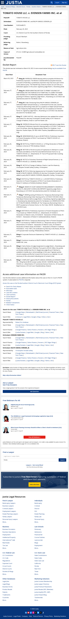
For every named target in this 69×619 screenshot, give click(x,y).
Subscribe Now (34, 484)
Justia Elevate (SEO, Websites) (43, 589)
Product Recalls (7, 589)
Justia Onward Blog (40, 595)
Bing (38, 317)
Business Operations (9, 532)
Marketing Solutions (41, 579)
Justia (37, 609)
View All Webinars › (35, 437)
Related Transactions (13, 303)
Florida (36, 566)
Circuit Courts (7, 566)
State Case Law (39, 561)
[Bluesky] (38, 613)
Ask (48, 317)
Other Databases (9, 579)
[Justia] (14, 2)
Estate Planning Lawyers (10, 514)
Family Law (37, 517)
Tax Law (5, 545)
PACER (21, 280)
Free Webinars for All (11, 400)
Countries (6, 597)
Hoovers (40, 330)
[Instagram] (33, 613)
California (37, 563)
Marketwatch (30, 312)
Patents (5, 592)
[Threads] (36, 613)
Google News (20, 312)
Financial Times (54, 312)
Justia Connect (7, 616)
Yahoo (44, 317)
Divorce (36, 508)
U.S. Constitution (8, 555)
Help (30, 616)
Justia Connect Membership (43, 581)
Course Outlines (39, 537)
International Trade (9, 540)
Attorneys (9, 290)
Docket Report (10, 297)
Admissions (38, 532)
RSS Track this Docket (59, 65)
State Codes (38, 558)
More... (5, 522)
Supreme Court (7, 563)
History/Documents (12, 299)
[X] (41, 613)
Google (33, 317)
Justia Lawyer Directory (41, 584)
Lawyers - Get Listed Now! (34, 465)
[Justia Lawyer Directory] (43, 613)
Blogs (36, 543)
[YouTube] (28, 613)
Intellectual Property (9, 537)
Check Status (10, 305)
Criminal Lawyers (8, 508)
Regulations (6, 561)
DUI (35, 511)
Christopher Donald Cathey (24, 350)
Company (25, 616)
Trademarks (6, 595)
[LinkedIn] (26, 613)
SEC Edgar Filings (50, 330)
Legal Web (26, 317)
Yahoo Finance (32, 330)
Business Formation (9, 529)
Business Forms (8, 587)
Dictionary (37, 529)
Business (6, 527)
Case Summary (10, 295)
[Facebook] (31, 613)
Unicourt (19, 317)
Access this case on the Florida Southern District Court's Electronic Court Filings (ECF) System (32, 283)
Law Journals (38, 540)
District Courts (7, 569)
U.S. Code (5, 558)
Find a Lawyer (8, 452)
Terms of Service (38, 616)
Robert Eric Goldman (21, 322)
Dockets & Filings (8, 571)
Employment (6, 535)
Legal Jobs (6, 581)
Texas (36, 571)
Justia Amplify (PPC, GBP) (42, 592)
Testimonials (38, 597)
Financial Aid (38, 535)
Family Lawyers (7, 517)
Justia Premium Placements (43, 587)
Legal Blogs (6, 584)
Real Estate (6, 543)
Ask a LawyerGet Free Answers (10, 384)
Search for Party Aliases (13, 286)
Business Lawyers (8, 506)
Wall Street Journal (42, 312)
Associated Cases (11, 288)
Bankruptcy (38, 503)
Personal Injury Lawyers (10, 519)
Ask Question (34, 391)
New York (37, 569)
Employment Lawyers (9, 511)
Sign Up (64, 2)
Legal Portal (17, 616)
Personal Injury (39, 519)
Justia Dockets (20, 332)
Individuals (38, 501)
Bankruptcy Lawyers (9, 503)
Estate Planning (39, 514)
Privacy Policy (48, 616)
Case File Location (11, 293)
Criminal (37, 506)
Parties (8, 301)
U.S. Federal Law (9, 553)
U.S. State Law (39, 553)
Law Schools (39, 527)
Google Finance (21, 330)
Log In (57, 2)
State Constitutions (40, 555)
